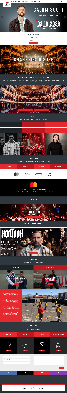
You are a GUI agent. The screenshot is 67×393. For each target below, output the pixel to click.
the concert (17, 1)
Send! (61, 367)
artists (26, 1)
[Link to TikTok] (25, 373)
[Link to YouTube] (42, 373)
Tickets (35, 1)
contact (43, 1)
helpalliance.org (5, 319)
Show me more (33, 43)
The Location (25, 110)
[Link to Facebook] (8, 373)
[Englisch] (63, 1)
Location (22, 1)
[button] (11, 124)
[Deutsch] (61, 1)
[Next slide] (65, 17)
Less (17, 284)
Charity (39, 1)
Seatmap (41, 110)
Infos (8, 350)
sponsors (31, 1)
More (50, 284)
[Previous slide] (2, 17)
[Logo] (7, 4)
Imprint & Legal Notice (33, 380)
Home (12, 1)
